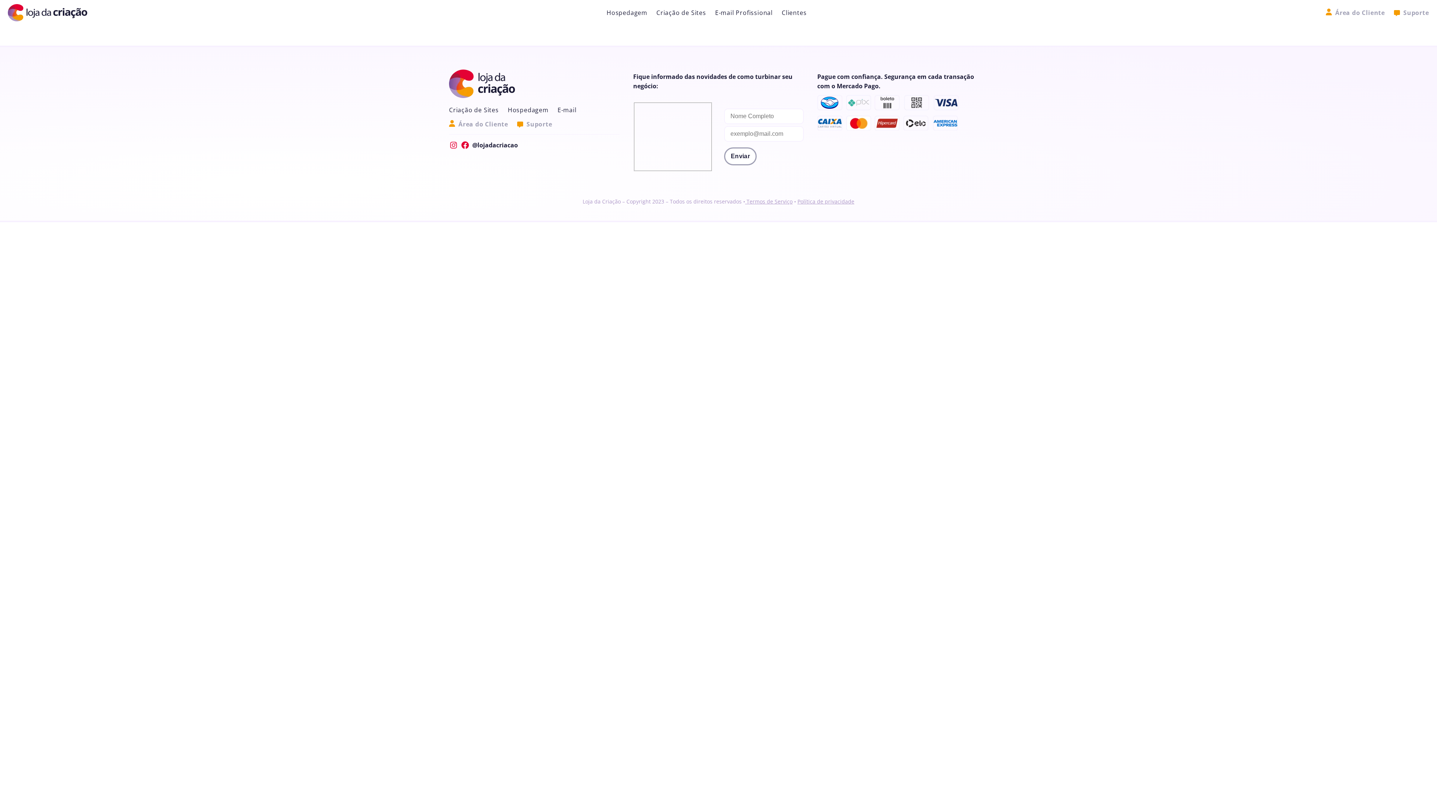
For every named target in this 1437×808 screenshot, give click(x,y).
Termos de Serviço (769, 201)
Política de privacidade (825, 201)
